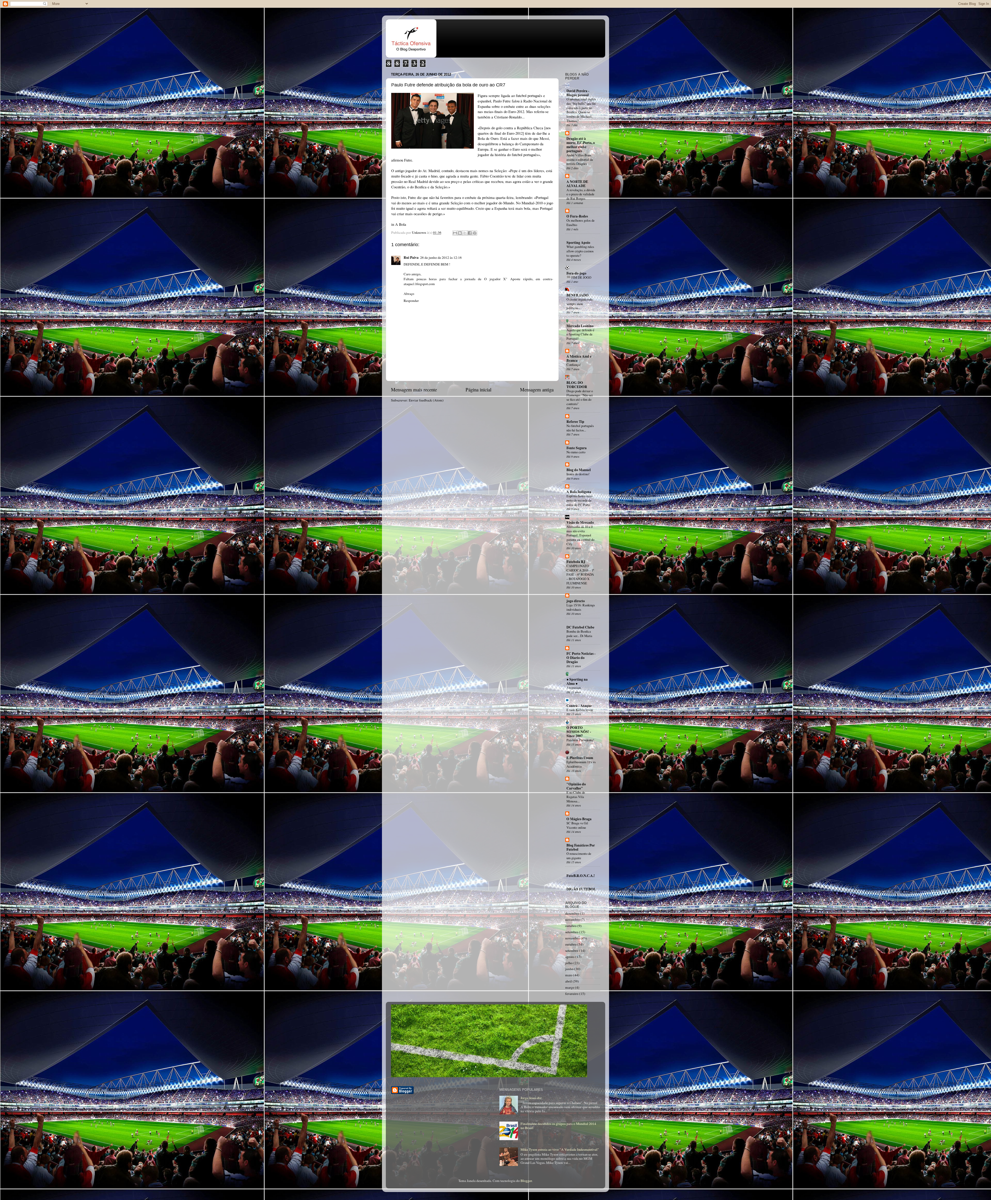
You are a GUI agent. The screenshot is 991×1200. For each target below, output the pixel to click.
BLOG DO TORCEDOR (576, 384)
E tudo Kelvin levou (579, 709)
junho (569, 969)
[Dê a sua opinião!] (459, 233)
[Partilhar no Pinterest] (474, 233)
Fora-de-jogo (576, 273)
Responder (411, 300)
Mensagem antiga (537, 389)
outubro (571, 925)
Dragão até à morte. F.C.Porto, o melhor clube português (580, 145)
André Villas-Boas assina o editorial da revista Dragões (579, 159)
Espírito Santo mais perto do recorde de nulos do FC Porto (579, 500)
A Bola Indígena (578, 491)
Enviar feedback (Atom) (426, 400)
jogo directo (575, 600)
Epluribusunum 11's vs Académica (581, 764)
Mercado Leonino (580, 325)
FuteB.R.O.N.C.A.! (580, 875)
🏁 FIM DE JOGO (578, 277)
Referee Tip (575, 421)
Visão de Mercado (580, 522)
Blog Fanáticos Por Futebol (580, 847)
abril (568, 981)
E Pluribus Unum (579, 757)
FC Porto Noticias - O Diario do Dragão (581, 657)
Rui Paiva (411, 257)
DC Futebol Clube (580, 627)
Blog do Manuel (578, 469)
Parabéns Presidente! (580, 740)
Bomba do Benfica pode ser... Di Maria (579, 633)
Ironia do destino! (577, 474)
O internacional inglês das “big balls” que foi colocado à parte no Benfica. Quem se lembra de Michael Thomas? (581, 110)
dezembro (572, 913)
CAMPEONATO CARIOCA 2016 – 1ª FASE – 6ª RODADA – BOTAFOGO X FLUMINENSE (580, 574)
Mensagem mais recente (414, 389)
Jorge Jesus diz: (531, 1098)
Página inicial (478, 389)
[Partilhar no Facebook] (469, 233)
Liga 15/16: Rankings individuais (580, 607)
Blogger (526, 1180)
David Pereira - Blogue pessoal (577, 93)
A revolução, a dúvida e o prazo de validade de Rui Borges (580, 194)
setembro (571, 932)
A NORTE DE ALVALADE (577, 183)
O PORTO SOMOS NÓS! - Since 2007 (578, 731)
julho (569, 963)
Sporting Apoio (578, 242)
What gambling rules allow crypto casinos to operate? (580, 250)
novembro (572, 919)
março (569, 987)
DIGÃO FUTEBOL (581, 889)
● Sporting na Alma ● (577, 681)
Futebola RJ (575, 561)
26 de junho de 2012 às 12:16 (441, 257)
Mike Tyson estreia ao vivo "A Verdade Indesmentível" (560, 1149)
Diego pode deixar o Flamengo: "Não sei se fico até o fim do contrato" (579, 397)
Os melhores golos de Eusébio (580, 222)
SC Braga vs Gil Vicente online (577, 825)
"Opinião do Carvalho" (576, 786)
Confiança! (573, 364)
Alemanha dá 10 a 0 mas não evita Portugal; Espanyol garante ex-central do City (580, 535)
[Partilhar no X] (464, 233)
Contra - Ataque (579, 705)
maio (568, 975)
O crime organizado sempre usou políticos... (579, 303)
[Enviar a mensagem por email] (455, 233)
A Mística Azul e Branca (579, 358)
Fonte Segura (576, 447)
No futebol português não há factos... (580, 427)
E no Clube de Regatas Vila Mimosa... (575, 796)
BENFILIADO (577, 295)
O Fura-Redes (577, 216)
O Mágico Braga (579, 819)
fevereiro (571, 993)
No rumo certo (575, 452)
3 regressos (573, 687)
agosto (569, 956)
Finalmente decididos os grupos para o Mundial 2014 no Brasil (558, 1125)
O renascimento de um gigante (578, 855)
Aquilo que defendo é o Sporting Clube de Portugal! (580, 334)
